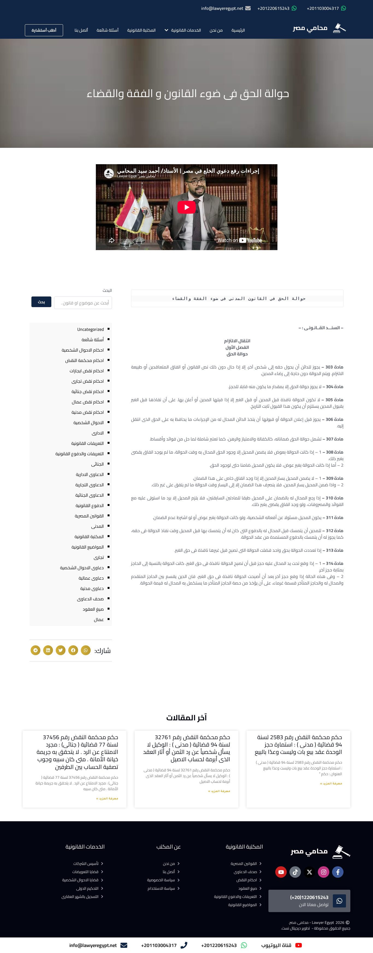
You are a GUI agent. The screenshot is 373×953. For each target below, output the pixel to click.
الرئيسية (238, 30)
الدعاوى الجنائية (89, 495)
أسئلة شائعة (108, 30)
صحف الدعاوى (90, 599)
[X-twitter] (309, 872)
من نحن (216, 30)
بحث (41, 301)
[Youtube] (281, 872)
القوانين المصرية (89, 516)
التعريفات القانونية (87, 443)
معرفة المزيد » (331, 784)
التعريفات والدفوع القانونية (79, 453)
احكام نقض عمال (88, 402)
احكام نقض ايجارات (87, 371)
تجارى (99, 557)
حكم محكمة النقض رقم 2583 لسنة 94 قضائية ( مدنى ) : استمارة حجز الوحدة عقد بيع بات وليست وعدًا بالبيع (298, 744)
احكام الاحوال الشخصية (83, 350)
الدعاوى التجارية (89, 485)
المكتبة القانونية (141, 30)
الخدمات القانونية (186, 30)
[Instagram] (323, 872)
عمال (99, 619)
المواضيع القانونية (88, 547)
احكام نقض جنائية (88, 391)
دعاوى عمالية (91, 578)
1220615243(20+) (309, 897)
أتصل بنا (81, 30)
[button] (86, 650)
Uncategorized (90, 329)
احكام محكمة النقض (84, 360)
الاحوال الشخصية (88, 422)
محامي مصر (310, 28)
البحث (107, 290)
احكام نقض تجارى (88, 381)
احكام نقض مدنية (88, 412)
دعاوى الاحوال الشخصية (82, 568)
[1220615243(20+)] (339, 900)
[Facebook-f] (338, 872)
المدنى (97, 526)
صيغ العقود (93, 609)
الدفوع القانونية (90, 505)
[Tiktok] (295, 872)
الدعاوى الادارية (90, 474)
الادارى (98, 433)
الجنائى (97, 464)
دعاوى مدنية (92, 588)
